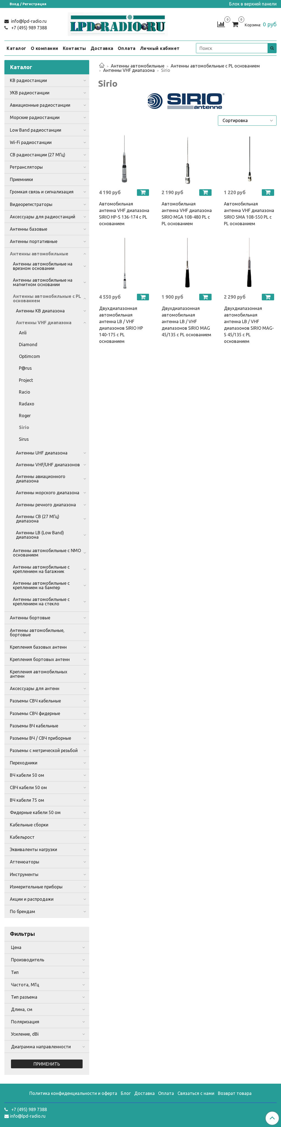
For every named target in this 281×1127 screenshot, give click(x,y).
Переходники (23, 762)
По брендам (22, 911)
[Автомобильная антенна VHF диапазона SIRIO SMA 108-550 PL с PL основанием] (250, 159)
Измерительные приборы (36, 886)
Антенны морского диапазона (47, 492)
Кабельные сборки (29, 824)
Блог (126, 1093)
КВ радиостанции (28, 80)
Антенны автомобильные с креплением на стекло (41, 601)
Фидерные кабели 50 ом (35, 812)
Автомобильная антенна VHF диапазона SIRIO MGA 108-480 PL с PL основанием (187, 213)
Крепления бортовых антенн (40, 659)
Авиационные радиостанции (40, 105)
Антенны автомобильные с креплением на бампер (41, 585)
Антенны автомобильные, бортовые (37, 632)
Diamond (28, 344)
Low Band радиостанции (35, 130)
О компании (44, 48)
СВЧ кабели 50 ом (28, 787)
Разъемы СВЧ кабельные (35, 700)
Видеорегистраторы (31, 204)
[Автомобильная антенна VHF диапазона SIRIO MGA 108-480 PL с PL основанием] (187, 159)
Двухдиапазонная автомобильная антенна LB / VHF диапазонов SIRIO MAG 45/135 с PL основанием (186, 321)
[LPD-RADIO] (118, 23)
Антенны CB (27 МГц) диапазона (37, 518)
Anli (23, 332)
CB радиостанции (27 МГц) (37, 154)
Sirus (24, 439)
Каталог (16, 48)
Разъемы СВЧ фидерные (35, 713)
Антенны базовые (28, 229)
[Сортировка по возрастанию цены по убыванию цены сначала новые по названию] (247, 120)
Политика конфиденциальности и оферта (73, 1093)
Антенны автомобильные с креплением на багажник (41, 569)
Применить (46, 1063)
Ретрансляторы (26, 167)
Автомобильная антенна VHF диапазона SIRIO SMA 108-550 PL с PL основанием (249, 213)
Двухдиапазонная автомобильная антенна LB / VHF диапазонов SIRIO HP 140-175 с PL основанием (121, 325)
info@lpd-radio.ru (28, 21)
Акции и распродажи (32, 899)
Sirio (24, 427)
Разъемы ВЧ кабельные (34, 725)
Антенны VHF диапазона (129, 70)
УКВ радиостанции (29, 92)
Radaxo (26, 403)
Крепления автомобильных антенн (38, 674)
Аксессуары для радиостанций (42, 216)
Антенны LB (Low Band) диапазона (40, 535)
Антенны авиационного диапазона (40, 478)
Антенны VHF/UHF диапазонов (48, 464)
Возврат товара (235, 1093)
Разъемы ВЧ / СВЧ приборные (40, 738)
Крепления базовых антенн (38, 647)
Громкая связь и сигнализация (42, 191)
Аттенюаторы (24, 861)
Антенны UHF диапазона (42, 452)
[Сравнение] (221, 23)
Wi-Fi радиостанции (31, 142)
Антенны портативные (33, 241)
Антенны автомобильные (137, 65)
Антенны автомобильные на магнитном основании (42, 282)
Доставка (102, 48)
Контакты (74, 48)
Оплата (127, 48)
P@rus (25, 368)
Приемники (21, 179)
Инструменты (24, 874)
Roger (25, 415)
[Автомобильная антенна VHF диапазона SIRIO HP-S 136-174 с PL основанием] (125, 159)
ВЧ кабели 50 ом (27, 775)
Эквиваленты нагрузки (33, 849)
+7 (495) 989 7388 (28, 27)
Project (26, 380)
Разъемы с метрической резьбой (44, 750)
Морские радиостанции (35, 117)
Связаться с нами (196, 1093)
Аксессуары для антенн (34, 688)
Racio (24, 391)
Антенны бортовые (30, 617)
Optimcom (29, 356)
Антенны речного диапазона (46, 504)
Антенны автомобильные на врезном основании (42, 266)
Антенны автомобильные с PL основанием (215, 65)
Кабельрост (22, 837)
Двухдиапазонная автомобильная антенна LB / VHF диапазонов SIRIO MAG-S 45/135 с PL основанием (249, 325)
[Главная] (102, 65)
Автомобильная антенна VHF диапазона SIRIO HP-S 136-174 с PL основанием (124, 213)
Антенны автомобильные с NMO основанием (47, 552)
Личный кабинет (160, 48)
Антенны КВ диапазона (40, 310)
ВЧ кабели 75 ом (27, 800)
